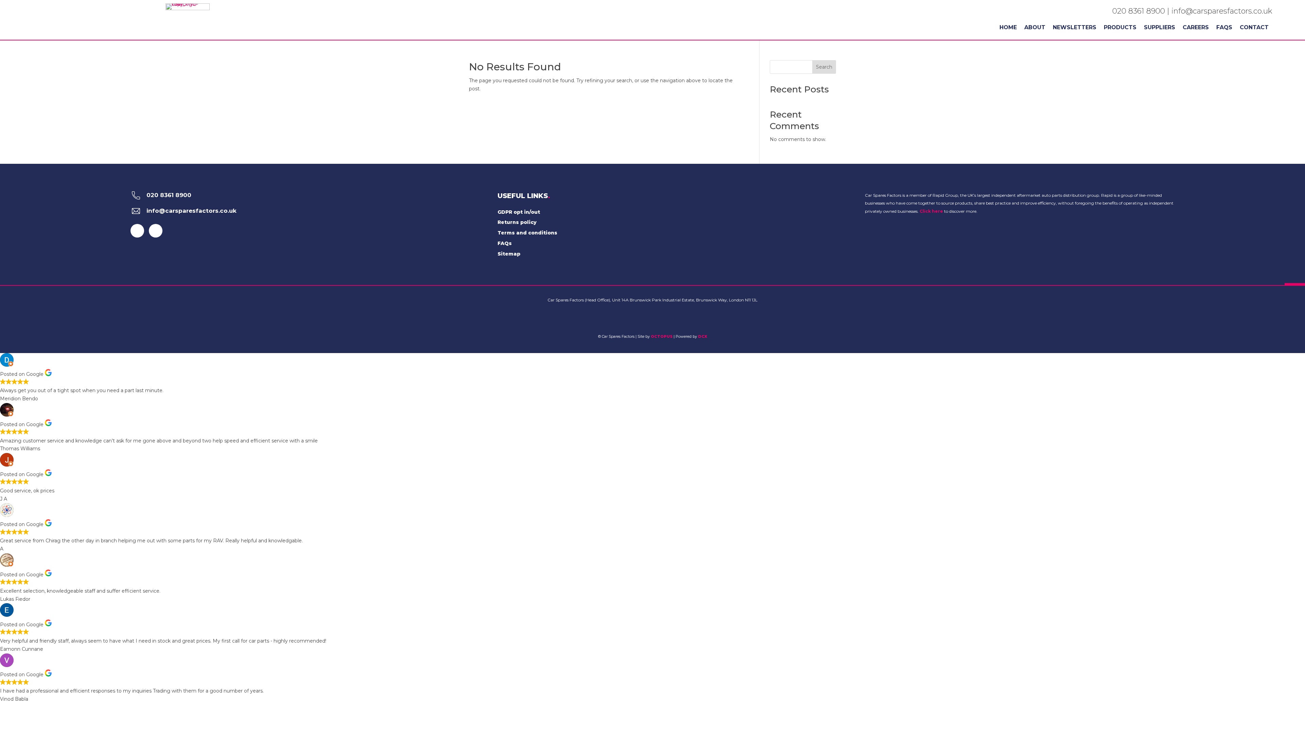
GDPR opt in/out (519, 212)
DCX (702, 336)
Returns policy (517, 222)
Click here (931, 211)
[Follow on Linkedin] (155, 231)
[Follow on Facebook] (137, 231)
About (1034, 28)
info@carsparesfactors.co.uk (1221, 11)
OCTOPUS (662, 336)
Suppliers (1159, 28)
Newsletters (1074, 28)
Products (1120, 28)
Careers (1196, 28)
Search (824, 67)
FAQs (1224, 28)
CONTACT (1254, 28)
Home (1008, 28)
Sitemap (509, 254)
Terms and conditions (527, 233)
